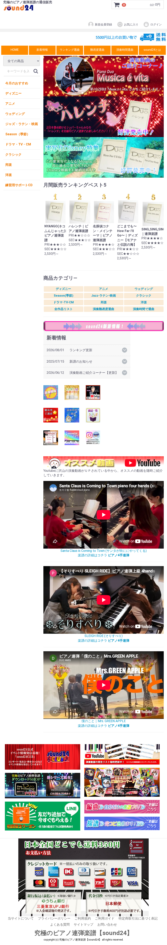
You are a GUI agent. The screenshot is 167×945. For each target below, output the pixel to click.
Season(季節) (63, 295)
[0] (117, 4)
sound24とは (152, 50)
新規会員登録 (103, 24)
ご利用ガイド (104, 918)
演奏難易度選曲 (103, 309)
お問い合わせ (107, 924)
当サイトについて (21, 918)
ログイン (156, 24)
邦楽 (8, 165)
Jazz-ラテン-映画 (103, 295)
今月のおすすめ (16, 83)
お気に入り (131, 24)
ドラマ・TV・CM (18, 144)
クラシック (13, 154)
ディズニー (13, 93)
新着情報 (42, 50)
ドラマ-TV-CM (63, 302)
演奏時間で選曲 (143, 309)
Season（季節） (17, 134)
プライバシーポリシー (54, 918)
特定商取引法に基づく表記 (138, 918)
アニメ (10, 104)
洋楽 (8, 175)
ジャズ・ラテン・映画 (21, 124)
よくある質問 (60, 924)
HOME (15, 50)
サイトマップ (83, 924)
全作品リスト (63, 309)
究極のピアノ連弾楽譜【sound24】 (83, 932)
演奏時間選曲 (124, 50)
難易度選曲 (97, 50)
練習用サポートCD (19, 185)
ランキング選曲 (70, 50)
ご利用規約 (83, 918)
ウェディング (15, 114)
